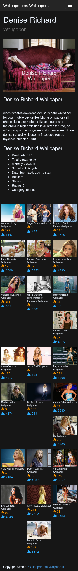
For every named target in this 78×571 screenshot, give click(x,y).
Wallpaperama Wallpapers (26, 5)
